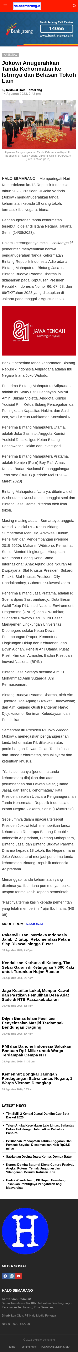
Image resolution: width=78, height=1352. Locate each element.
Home (11, 1346)
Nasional (35, 924)
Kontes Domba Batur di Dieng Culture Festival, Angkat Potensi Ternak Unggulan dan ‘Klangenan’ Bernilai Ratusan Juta (40, 1168)
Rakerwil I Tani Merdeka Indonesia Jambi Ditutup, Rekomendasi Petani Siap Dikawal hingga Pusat (36, 939)
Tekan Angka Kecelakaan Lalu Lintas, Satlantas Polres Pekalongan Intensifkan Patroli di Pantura (40, 1129)
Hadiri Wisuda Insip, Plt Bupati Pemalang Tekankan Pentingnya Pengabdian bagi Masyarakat (36, 1183)
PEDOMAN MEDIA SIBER (55, 1346)
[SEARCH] (74, 5)
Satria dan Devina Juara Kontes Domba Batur (39, 1156)
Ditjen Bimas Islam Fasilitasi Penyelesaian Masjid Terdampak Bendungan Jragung (33, 1022)
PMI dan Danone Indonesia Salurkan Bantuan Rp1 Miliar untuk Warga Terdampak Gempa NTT (36, 1050)
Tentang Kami (28, 1346)
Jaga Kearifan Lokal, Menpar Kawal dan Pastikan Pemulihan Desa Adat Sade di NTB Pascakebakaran (35, 995)
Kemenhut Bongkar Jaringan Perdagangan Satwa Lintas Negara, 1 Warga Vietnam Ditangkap (37, 1078)
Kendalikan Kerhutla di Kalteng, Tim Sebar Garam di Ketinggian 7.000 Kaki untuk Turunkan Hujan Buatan (38, 967)
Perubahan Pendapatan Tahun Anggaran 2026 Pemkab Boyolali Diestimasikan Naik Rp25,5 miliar (39, 1144)
